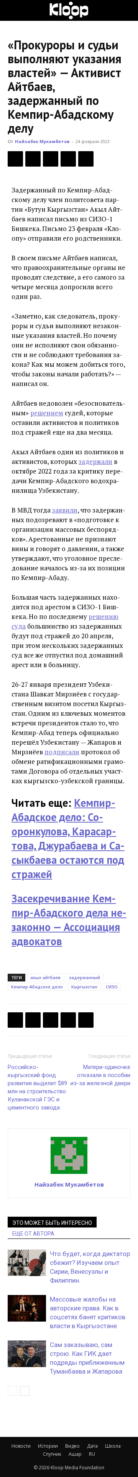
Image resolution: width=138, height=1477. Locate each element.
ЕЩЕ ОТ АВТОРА (33, 1234)
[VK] (50, 159)
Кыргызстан (84, 987)
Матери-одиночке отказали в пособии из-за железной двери (100, 1075)
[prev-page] (12, 1391)
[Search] (127, 10)
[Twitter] (33, 159)
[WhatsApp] (86, 159)
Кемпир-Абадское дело (37, 987)
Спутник (52, 1454)
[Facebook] (15, 159)
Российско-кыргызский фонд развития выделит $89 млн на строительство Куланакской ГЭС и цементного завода (37, 1087)
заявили (64, 510)
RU (92, 1454)
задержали (95, 461)
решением (46, 412)
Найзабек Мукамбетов (42, 141)
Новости (21, 1446)
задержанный (84, 977)
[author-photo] (69, 1173)
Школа (113, 1446)
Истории (48, 1446)
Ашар (75, 1454)
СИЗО (112, 987)
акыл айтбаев (45, 977)
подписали (61, 751)
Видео (72, 1446)
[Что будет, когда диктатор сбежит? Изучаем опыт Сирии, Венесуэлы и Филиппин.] (27, 1262)
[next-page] (25, 1391)
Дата (92, 1446)
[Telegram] (68, 159)
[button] (13, 10)
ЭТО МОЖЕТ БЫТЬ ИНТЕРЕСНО (52, 1223)
